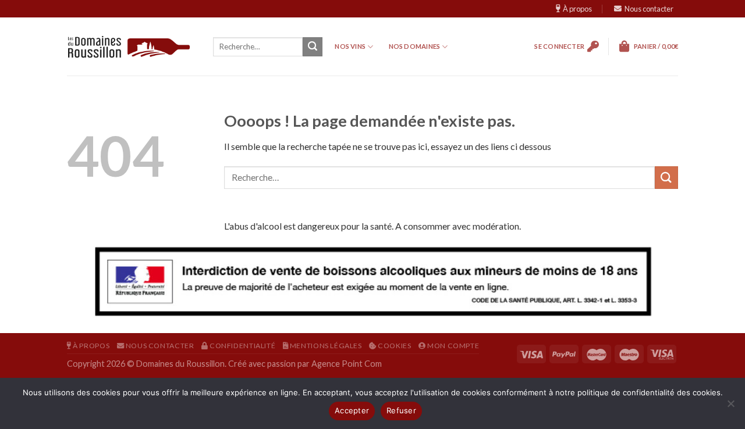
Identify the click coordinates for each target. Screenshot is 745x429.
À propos (577, 8)
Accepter (352, 410)
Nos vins (350, 46)
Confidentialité (241, 345)
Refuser (401, 410)
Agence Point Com (346, 364)
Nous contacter (649, 8)
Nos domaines (415, 46)
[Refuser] (730, 407)
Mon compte (452, 345)
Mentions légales (324, 345)
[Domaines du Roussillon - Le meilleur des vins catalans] (129, 46)
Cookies (394, 345)
